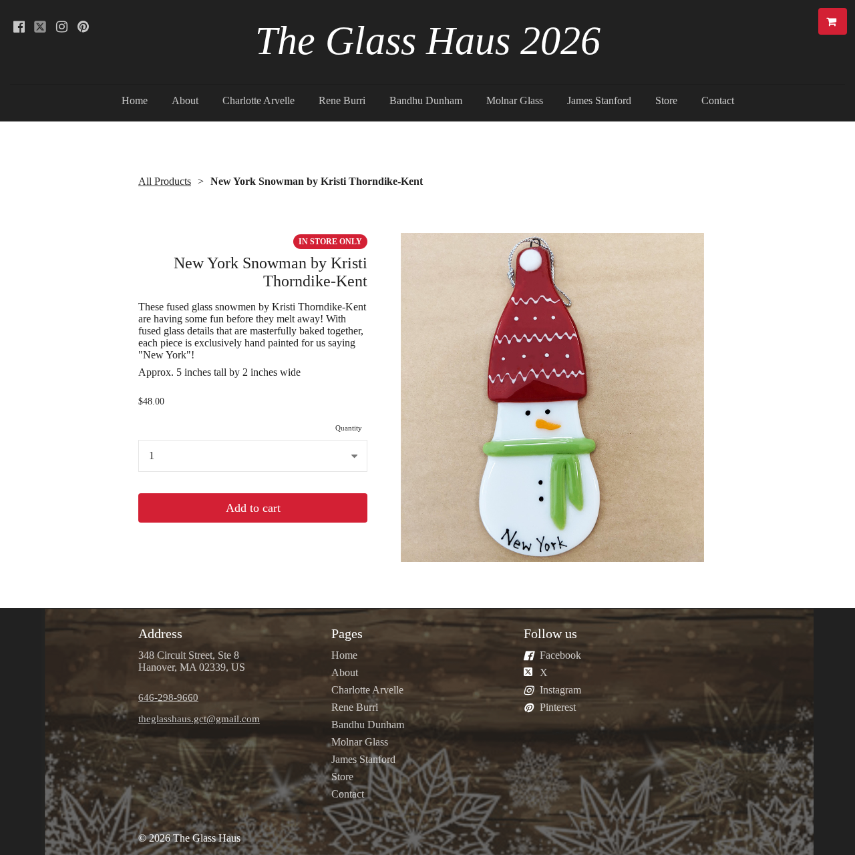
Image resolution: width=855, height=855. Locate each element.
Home (135, 100)
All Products (164, 181)
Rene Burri (342, 100)
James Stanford (599, 100)
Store (666, 100)
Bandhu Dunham (425, 100)
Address (160, 633)
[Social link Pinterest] (83, 26)
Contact (717, 100)
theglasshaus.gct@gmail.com (199, 718)
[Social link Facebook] (18, 26)
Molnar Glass (514, 100)
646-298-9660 (168, 697)
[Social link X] (40, 26)
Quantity (348, 428)
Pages (347, 633)
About (185, 100)
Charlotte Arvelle (258, 100)
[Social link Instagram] (61, 26)
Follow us (550, 633)
